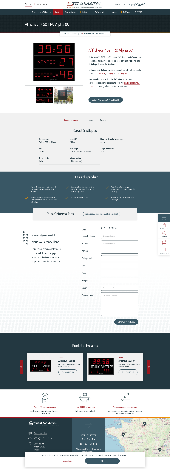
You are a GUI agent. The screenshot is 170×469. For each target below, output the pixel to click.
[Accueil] (85, 5)
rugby (111, 73)
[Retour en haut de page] (164, 463)
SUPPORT (138, 12)
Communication (70, 12)
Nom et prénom (89, 235)
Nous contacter (40, 433)
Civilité (85, 229)
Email (84, 287)
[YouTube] (143, 4)
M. (105, 228)
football (102, 73)
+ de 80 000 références (85, 406)
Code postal (87, 258)
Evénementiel (100, 12)
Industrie (85, 12)
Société (114, 12)
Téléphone (86, 280)
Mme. (114, 228)
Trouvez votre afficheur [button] (40, 12)
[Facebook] (133, 4)
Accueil (66, 33)
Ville (84, 265)
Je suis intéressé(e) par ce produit (105, 100)
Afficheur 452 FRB (66, 360)
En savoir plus (68, 372)
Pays (84, 273)
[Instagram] (140, 4)
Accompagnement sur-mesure (125, 406)
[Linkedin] (136, 4)
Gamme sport (76, 33)
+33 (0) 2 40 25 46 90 (43, 438)
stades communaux (132, 82)
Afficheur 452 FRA (127, 360)
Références (127, 12)
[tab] (71, 120)
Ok (102, 461)
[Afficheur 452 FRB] (41, 367)
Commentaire (88, 295)
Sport (57, 12)
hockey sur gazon (125, 73)
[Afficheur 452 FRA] (101, 367)
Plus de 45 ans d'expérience (45, 406)
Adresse (85, 250)
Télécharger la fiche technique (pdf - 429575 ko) (101, 214)
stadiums (94, 86)
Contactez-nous (121, 4)
